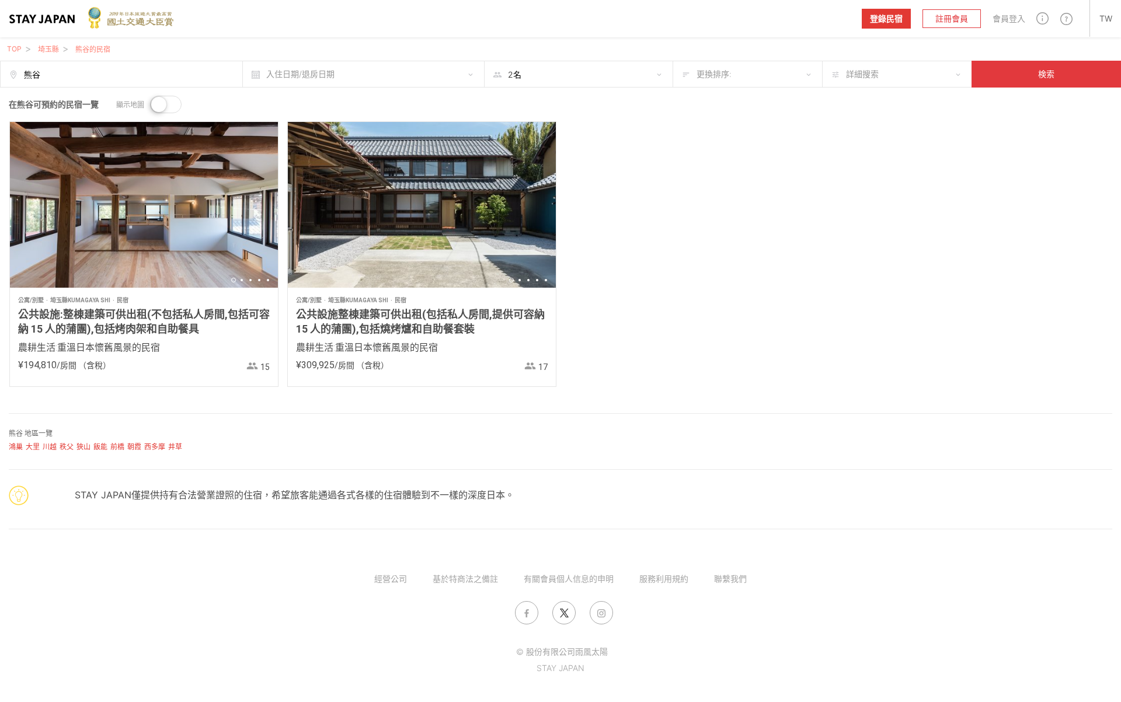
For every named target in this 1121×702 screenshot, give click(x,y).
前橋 (117, 446)
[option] (144, 205)
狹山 (83, 446)
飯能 (100, 446)
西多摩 (154, 446)
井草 (175, 446)
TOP (14, 48)
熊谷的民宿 (92, 49)
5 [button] (268, 280)
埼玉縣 (48, 49)
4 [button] (259, 280)
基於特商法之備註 (465, 579)
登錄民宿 (886, 18)
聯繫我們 (730, 579)
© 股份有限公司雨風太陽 (562, 651)
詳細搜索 (862, 74)
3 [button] (250, 280)
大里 (33, 446)
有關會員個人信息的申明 (569, 579)
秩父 (67, 446)
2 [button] (242, 280)
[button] (1042, 18)
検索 (1046, 74)
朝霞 (134, 446)
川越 (50, 446)
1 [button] (233, 280)
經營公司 (390, 579)
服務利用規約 (663, 579)
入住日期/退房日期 (300, 74)
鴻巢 (16, 446)
